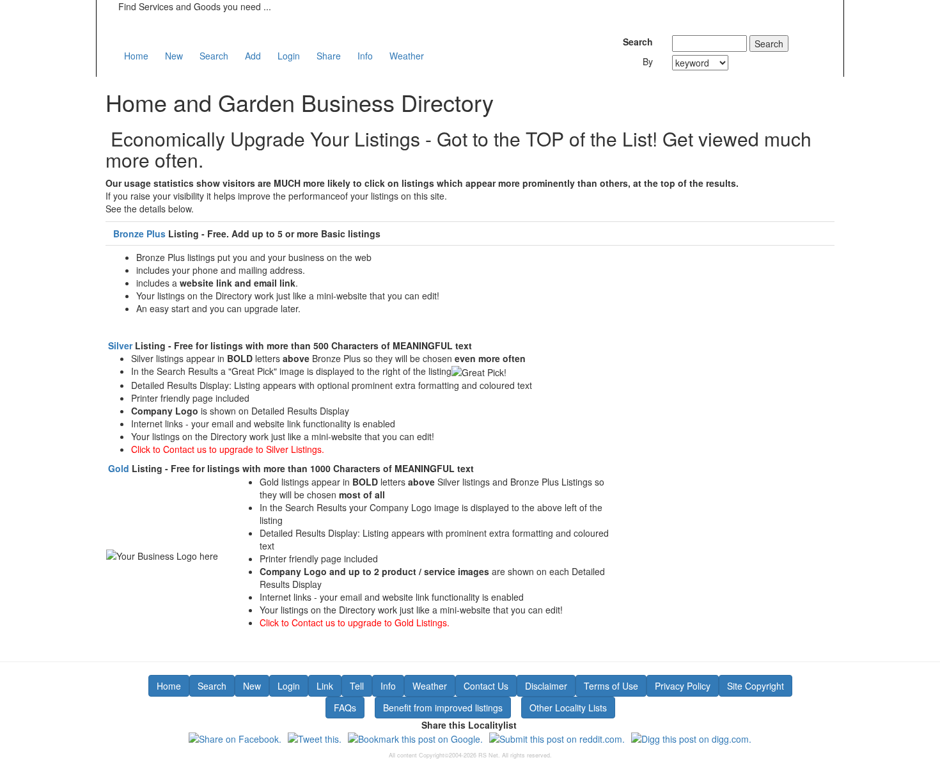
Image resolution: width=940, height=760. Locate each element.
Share (329, 55)
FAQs (345, 707)
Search (214, 55)
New (174, 55)
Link (325, 685)
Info (365, 55)
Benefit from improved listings (443, 707)
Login (289, 55)
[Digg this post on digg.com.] (691, 737)
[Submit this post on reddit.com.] (557, 737)
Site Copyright (755, 685)
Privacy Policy (682, 685)
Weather (406, 55)
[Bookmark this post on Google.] (415, 737)
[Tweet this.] (315, 737)
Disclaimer (546, 685)
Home (136, 55)
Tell (357, 685)
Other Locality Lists (568, 707)
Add (253, 55)
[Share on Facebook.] (235, 737)
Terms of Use (611, 685)
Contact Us (486, 685)
